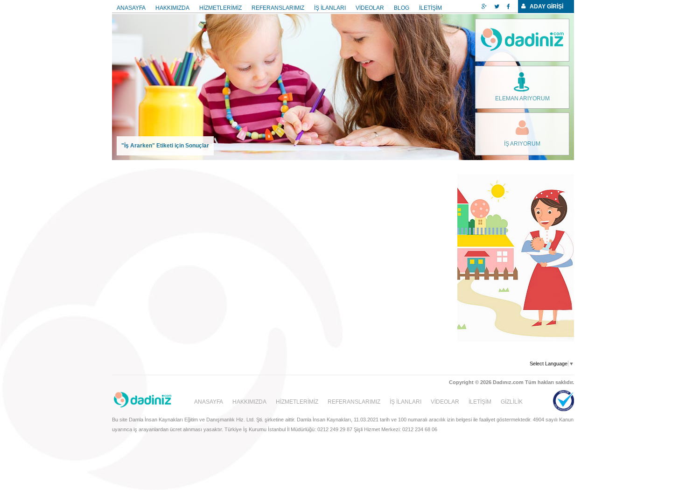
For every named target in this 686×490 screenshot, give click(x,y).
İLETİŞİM (430, 8)
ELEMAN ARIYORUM (522, 98)
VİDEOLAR (370, 8)
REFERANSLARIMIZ (278, 8)
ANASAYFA (131, 8)
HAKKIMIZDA (172, 8)
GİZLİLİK (512, 402)
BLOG (401, 8)
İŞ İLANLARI (330, 8)
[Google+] (484, 6)
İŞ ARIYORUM (522, 143)
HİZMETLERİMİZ (220, 8)
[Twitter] (496, 6)
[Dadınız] (522, 40)
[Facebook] (508, 6)
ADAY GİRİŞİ (546, 6)
